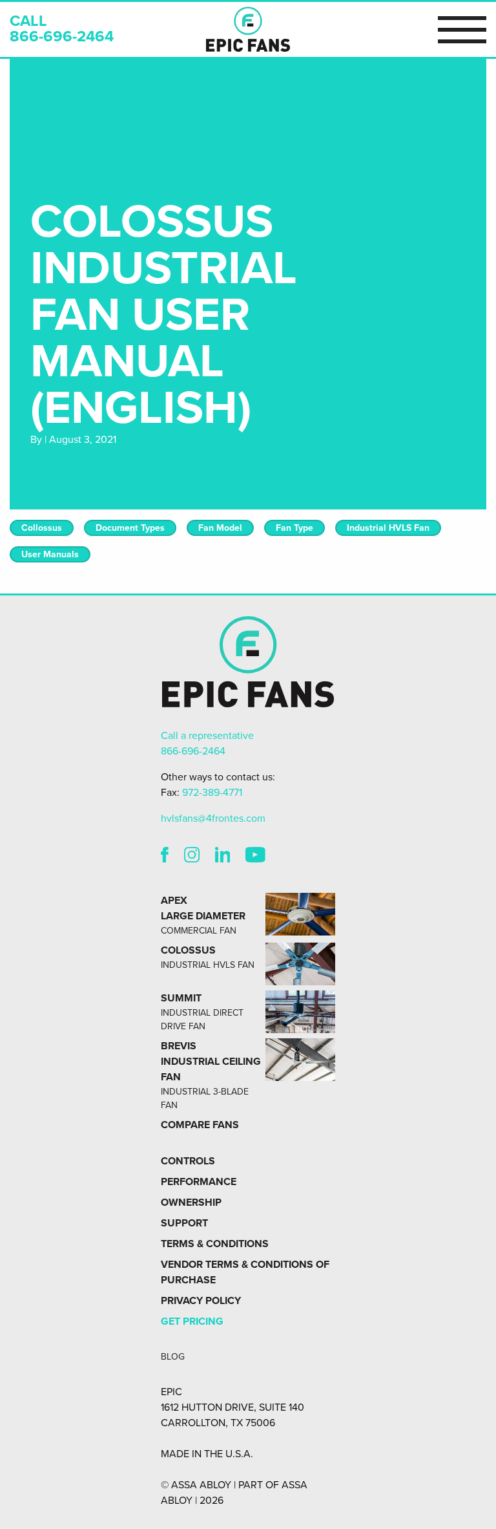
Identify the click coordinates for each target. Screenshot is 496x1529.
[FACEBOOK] (165, 857)
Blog (173, 1356)
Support (184, 1223)
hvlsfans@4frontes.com (213, 818)
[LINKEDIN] (223, 857)
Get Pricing (192, 1321)
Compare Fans (200, 1124)
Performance (198, 1181)
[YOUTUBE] (255, 857)
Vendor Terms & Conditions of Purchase (245, 1272)
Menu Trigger (462, 29)
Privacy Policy (201, 1300)
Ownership (191, 1202)
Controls (188, 1161)
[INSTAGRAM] (192, 857)
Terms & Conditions (215, 1243)
